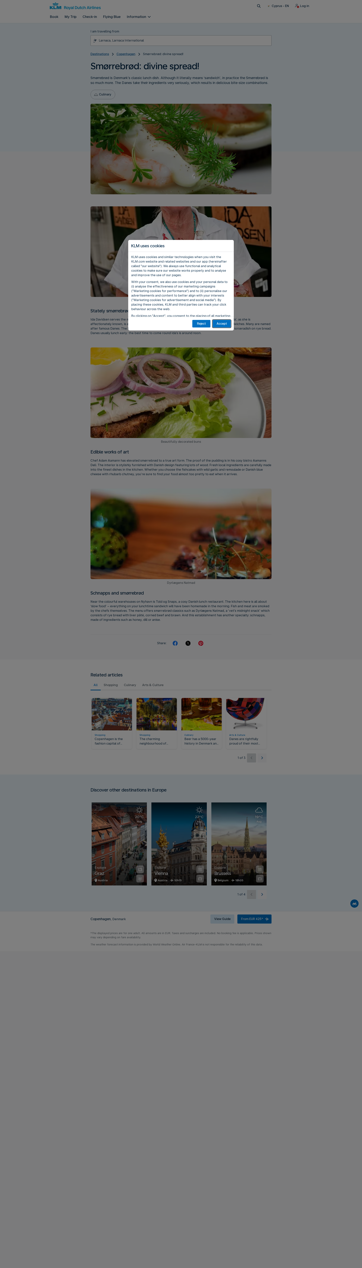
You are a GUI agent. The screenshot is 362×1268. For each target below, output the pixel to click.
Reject (201, 323)
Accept (222, 323)
